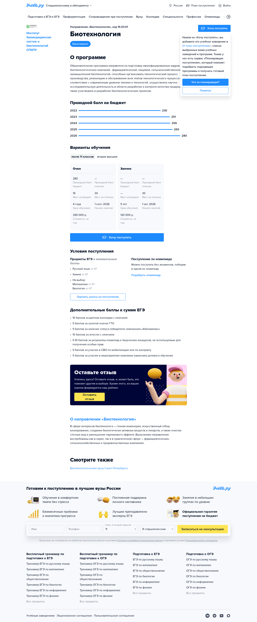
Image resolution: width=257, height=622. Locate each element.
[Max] (228, 616)
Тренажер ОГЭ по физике (96, 596)
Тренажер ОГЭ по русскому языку (102, 564)
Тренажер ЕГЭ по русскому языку (48, 564)
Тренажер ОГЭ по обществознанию (91, 577)
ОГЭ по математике (198, 565)
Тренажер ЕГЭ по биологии (44, 584)
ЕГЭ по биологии (144, 576)
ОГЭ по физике (196, 587)
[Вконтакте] (207, 616)
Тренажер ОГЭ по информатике (100, 590)
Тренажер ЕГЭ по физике (42, 596)
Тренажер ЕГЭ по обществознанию (37, 577)
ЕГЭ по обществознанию (149, 570)
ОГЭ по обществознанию (202, 570)
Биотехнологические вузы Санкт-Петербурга (99, 468)
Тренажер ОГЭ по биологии (97, 584)
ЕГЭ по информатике (146, 582)
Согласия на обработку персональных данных (140, 540)
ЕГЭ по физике (142, 587)
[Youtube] (221, 616)
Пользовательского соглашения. (202, 540)
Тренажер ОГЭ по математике (99, 569)
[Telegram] (214, 616)
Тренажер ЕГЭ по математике (45, 569)
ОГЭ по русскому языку (201, 559)
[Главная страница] (35, 5)
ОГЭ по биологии (197, 576)
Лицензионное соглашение (74, 615)
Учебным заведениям (40, 615)
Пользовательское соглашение (114, 615)
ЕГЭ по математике (145, 565)
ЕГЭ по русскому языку (148, 559)
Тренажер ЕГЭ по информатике (46, 590)
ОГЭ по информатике (199, 582)
